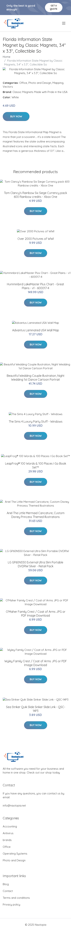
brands (7, 840)
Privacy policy (11, 904)
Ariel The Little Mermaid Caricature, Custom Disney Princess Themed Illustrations (35, 515)
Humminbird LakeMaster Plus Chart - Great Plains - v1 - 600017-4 (35, 286)
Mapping (57, 83)
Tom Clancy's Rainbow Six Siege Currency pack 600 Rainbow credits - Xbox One (35, 195)
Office (23, 83)
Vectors (8, 86)
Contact (8, 891)
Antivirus (8, 833)
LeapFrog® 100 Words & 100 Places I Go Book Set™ (35, 465)
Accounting (10, 826)
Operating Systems (15, 853)
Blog (6, 884)
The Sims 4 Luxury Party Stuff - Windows (35, 421)
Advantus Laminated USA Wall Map (35, 330)
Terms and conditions (16, 897)
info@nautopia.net (14, 805)
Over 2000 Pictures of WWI (35, 239)
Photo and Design (39, 83)
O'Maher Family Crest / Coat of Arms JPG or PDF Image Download (35, 613)
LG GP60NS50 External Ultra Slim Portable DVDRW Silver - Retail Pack (35, 564)
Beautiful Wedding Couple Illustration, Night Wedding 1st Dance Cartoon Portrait (35, 377)
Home (6, 56)
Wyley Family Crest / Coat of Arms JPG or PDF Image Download (35, 663)
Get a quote (53, 7)
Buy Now (16, 116)
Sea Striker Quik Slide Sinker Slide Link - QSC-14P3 (35, 709)
